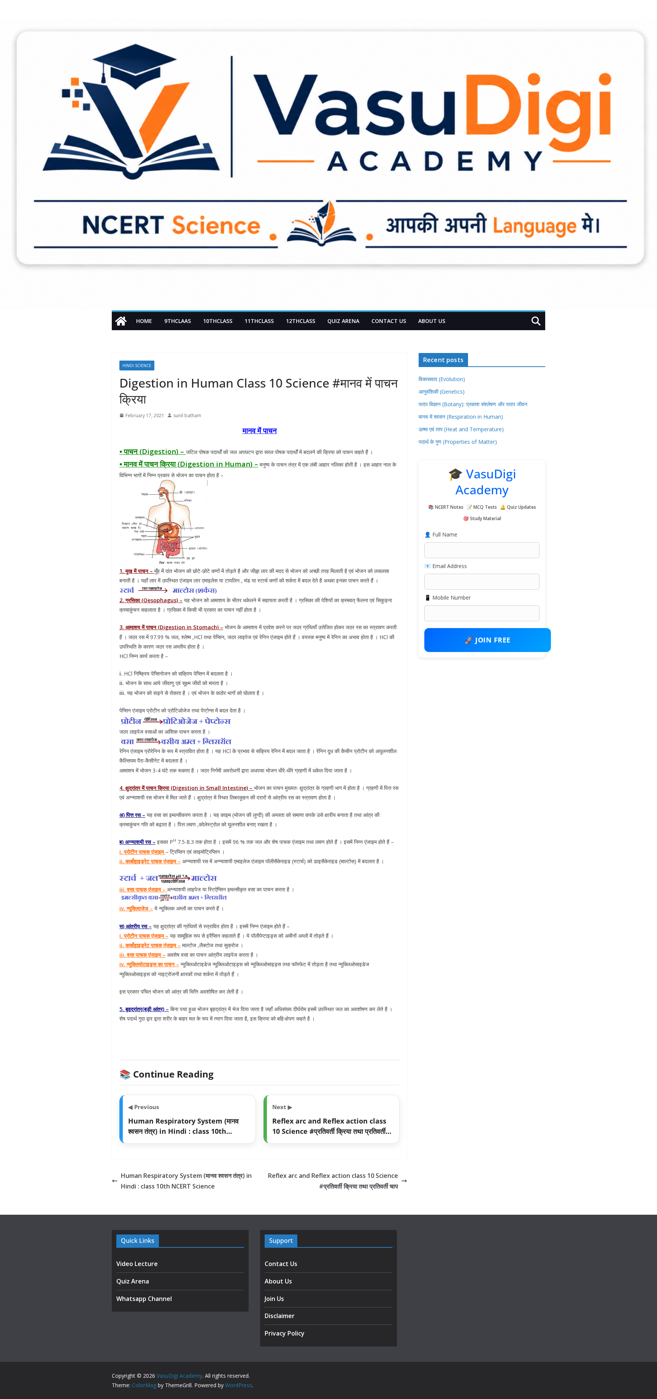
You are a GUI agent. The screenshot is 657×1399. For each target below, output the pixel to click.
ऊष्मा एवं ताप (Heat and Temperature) (461, 429)
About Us (431, 320)
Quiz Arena (343, 320)
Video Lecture (137, 1264)
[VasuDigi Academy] (121, 321)
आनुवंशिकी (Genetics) (442, 391)
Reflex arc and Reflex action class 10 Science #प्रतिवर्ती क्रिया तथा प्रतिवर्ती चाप (333, 1181)
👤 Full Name (440, 534)
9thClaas (177, 320)
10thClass (217, 320)
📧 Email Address (445, 566)
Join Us (274, 1299)
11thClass (259, 320)
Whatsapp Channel (144, 1299)
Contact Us (388, 320)
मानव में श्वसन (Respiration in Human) (461, 416)
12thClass (300, 320)
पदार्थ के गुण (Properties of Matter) (458, 441)
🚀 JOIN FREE (488, 639)
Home (144, 320)
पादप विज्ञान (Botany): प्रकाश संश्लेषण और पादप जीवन (473, 404)
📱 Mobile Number (447, 597)
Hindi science (136, 365)
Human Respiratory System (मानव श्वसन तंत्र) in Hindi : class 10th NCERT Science (186, 1181)
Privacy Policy (285, 1333)
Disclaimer (280, 1316)
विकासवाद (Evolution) (442, 379)
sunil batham (187, 415)
